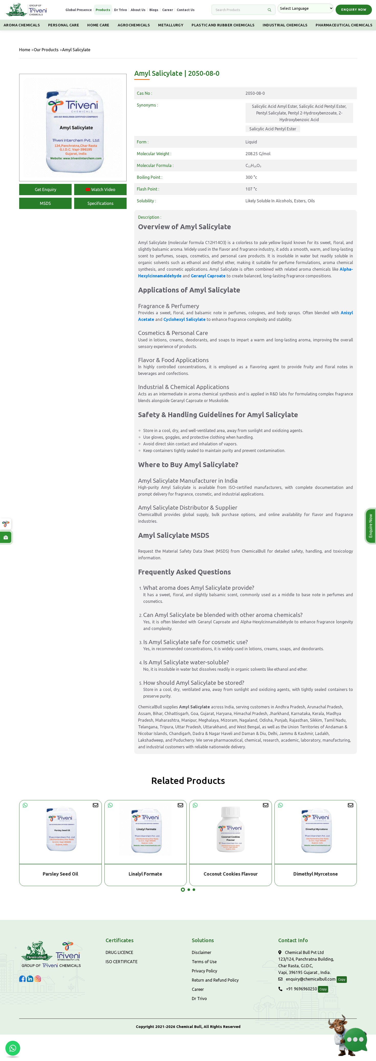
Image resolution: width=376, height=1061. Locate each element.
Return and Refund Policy (215, 980)
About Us (138, 10)
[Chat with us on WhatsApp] (12, 1048)
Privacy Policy (204, 971)
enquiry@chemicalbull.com (310, 979)
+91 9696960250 (301, 988)
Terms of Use (204, 961)
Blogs (153, 10)
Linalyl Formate (60, 873)
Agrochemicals (134, 25)
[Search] (269, 10)
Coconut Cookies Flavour (146, 873)
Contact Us (186, 10)
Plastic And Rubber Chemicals (223, 25)
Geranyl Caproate (208, 276)
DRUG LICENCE (119, 952)
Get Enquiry (45, 189)
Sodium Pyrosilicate (315, 873)
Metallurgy (170, 25)
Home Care (98, 25)
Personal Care (63, 25)
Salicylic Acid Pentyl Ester (272, 129)
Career (167, 10)
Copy (341, 979)
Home (24, 49)
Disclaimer (201, 952)
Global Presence (78, 10)
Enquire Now (370, 526)
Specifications (100, 203)
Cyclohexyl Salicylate (184, 319)
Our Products (46, 49)
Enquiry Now (353, 9)
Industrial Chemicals (285, 25)
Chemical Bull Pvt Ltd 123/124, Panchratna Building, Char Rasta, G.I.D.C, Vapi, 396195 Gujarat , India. (306, 962)
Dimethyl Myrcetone (230, 873)
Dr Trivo (120, 10)
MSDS (45, 203)
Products (103, 10)
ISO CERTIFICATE (122, 961)
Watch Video (102, 189)
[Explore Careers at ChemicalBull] (5, 537)
